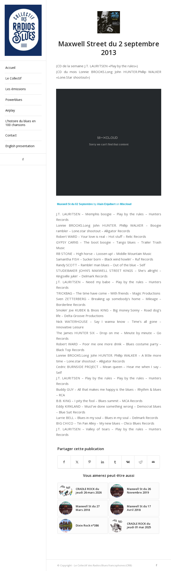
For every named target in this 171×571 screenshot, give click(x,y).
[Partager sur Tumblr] (115, 462)
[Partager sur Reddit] (140, 462)
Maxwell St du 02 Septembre (75, 204)
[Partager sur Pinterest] (89, 462)
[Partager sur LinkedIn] (102, 462)
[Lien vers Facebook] (23, 159)
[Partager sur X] (77, 462)
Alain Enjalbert (106, 204)
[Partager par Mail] (153, 462)
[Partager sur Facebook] (64, 462)
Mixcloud (125, 204)
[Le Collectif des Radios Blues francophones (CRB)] (23, 30)
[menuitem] (23, 68)
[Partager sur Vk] (128, 462)
